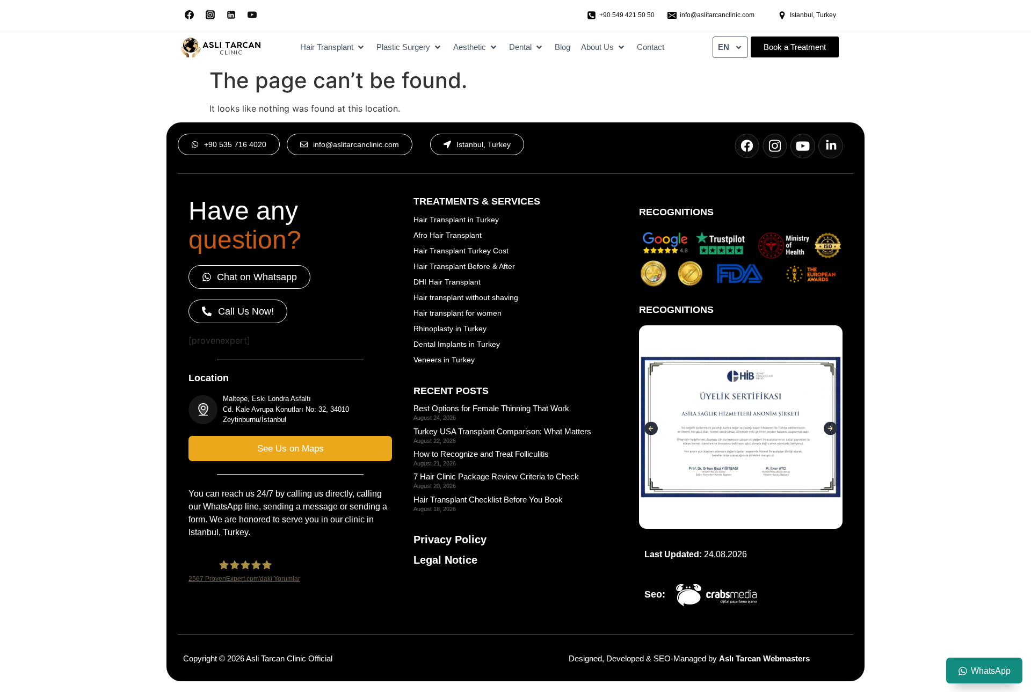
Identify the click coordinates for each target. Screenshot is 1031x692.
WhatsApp (991, 670)
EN (723, 47)
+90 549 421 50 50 (627, 15)
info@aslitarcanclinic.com (717, 15)
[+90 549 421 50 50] (591, 15)
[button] (333, 47)
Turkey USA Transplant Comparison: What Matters (502, 431)
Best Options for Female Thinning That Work (491, 408)
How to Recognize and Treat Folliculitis (481, 453)
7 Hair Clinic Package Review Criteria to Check (496, 476)
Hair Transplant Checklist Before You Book (488, 499)
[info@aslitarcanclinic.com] (672, 15)
